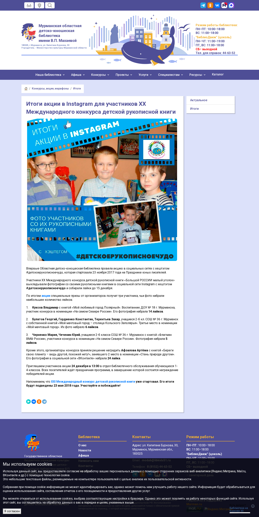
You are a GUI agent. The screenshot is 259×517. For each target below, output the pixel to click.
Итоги (77, 88)
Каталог (218, 74)
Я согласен (12, 511)
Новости (84, 450)
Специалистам (169, 75)
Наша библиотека (48, 75)
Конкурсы (99, 75)
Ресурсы (196, 75)
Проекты (123, 75)
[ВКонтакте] (33, 401)
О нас (82, 445)
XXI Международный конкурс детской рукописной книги (93, 381)
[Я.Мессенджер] (28, 401)
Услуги (144, 75)
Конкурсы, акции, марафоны (50, 88)
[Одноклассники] (39, 401)
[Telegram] (44, 401)
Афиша (76, 75)
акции (46, 296)
